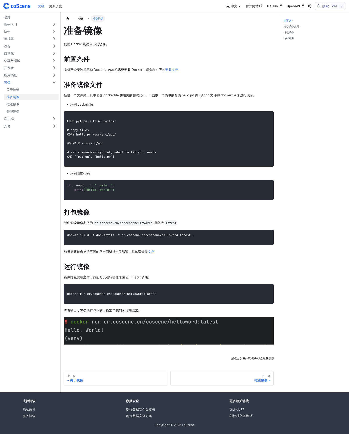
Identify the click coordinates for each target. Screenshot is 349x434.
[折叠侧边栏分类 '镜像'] (54, 82)
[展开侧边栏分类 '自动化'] (54, 53)
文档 (41, 6)
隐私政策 (29, 409)
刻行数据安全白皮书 (140, 409)
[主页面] (67, 18)
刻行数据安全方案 (139, 416)
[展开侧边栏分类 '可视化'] (54, 39)
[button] (30, 24)
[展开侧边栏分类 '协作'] (54, 31)
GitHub (272, 6)
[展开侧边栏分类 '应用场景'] (54, 75)
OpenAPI (293, 6)
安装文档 (171, 69)
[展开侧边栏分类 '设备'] (54, 46)
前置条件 (289, 20)
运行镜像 (289, 38)
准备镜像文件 (291, 26)
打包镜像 (289, 32)
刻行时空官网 (239, 416)
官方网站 (252, 6)
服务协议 (29, 416)
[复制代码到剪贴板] (268, 116)
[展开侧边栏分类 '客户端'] (54, 119)
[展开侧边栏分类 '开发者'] (54, 68)
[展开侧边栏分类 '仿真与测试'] (54, 60)
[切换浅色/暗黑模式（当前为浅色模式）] (309, 6)
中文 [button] (234, 6)
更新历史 (55, 6)
